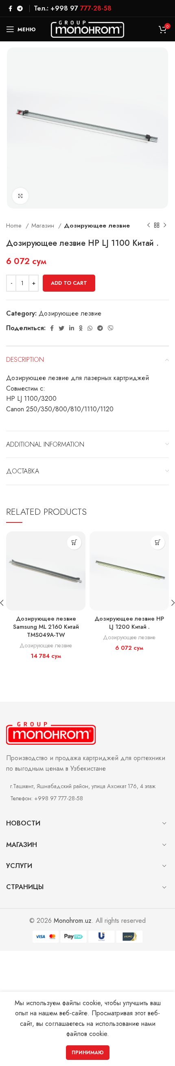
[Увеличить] (20, 196)
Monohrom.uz (73, 920)
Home (15, 225)
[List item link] (87, 798)
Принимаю (88, 1052)
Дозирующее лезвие (97, 225)
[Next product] (165, 225)
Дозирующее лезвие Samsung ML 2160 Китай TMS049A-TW (46, 627)
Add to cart (69, 283)
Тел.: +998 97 (73, 8)
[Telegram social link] (20, 8)
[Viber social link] (110, 328)
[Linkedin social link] (72, 328)
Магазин (43, 225)
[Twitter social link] (61, 328)
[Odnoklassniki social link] (81, 328)
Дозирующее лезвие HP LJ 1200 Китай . (129, 623)
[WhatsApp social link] (90, 328)
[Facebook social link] (10, 8)
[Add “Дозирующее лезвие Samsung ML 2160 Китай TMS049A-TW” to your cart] (74, 542)
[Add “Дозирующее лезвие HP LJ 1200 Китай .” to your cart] (158, 542)
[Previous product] (148, 225)
